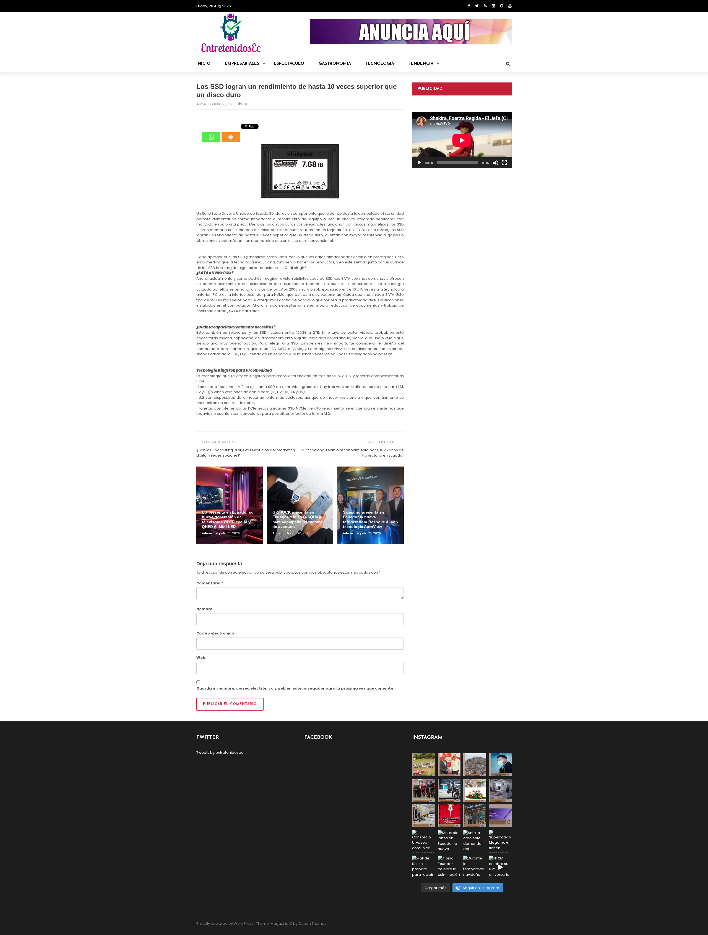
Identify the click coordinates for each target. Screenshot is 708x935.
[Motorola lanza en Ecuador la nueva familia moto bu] (449, 841)
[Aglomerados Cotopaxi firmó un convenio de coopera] (449, 764)
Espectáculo (289, 64)
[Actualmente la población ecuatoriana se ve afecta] (500, 764)
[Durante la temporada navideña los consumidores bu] (474, 867)
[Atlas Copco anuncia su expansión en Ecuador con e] (449, 790)
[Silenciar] (495, 162)
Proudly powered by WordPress (225, 923)
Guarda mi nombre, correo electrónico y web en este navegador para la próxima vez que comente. (295, 688)
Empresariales (242, 64)
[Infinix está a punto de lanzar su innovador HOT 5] (500, 815)
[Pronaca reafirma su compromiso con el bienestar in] (423, 764)
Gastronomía (335, 64)
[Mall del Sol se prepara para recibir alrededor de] (423, 867)
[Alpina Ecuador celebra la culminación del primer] (449, 867)
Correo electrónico (215, 633)
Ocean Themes (312, 923)
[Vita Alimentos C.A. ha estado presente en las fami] (500, 790)
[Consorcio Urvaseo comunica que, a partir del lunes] (423, 841)
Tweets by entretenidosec (219, 752)
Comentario (209, 583)
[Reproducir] (419, 162)
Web (200, 657)
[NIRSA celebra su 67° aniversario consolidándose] (500, 867)
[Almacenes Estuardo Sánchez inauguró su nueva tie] (474, 815)
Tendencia (420, 64)
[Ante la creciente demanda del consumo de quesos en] (474, 841)
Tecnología (379, 64)
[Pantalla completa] (504, 162)
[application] (462, 140)
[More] (231, 133)
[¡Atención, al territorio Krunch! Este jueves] (449, 815)
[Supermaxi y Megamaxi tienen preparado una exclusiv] (500, 841)
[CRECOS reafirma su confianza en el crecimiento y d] (423, 790)
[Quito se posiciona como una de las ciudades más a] (474, 764)
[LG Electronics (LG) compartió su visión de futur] (423, 815)
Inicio (203, 64)
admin (201, 104)
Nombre (204, 609)
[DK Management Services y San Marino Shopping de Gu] (474, 790)
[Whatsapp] (211, 133)
